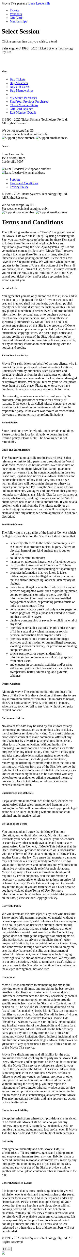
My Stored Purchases (23, 98)
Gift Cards (16, 17)
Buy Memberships (21, 90)
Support (15, 179)
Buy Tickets (17, 79)
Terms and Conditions (24, 183)
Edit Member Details (23, 112)
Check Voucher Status (24, 105)
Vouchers (16, 14)
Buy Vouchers (19, 83)
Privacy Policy (19, 187)
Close (6, 1249)
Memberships (18, 21)
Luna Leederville (39, 3)
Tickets (14, 10)
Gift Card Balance (21, 109)
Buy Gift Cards (19, 86)
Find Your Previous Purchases (29, 101)
